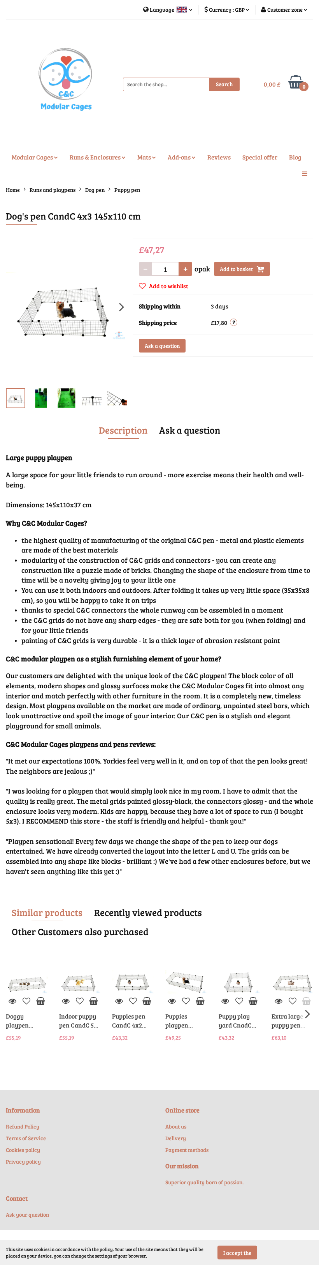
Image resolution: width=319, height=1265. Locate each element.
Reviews (219, 157)
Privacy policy (23, 1161)
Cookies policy (23, 1149)
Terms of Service (26, 1138)
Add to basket (237, 269)
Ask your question (27, 1214)
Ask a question (162, 345)
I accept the (237, 1252)
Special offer (259, 157)
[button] (23, 1110)
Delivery (175, 1138)
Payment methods (187, 1149)
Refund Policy (22, 1126)
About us (175, 1126)
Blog (295, 157)
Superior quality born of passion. (204, 1182)
